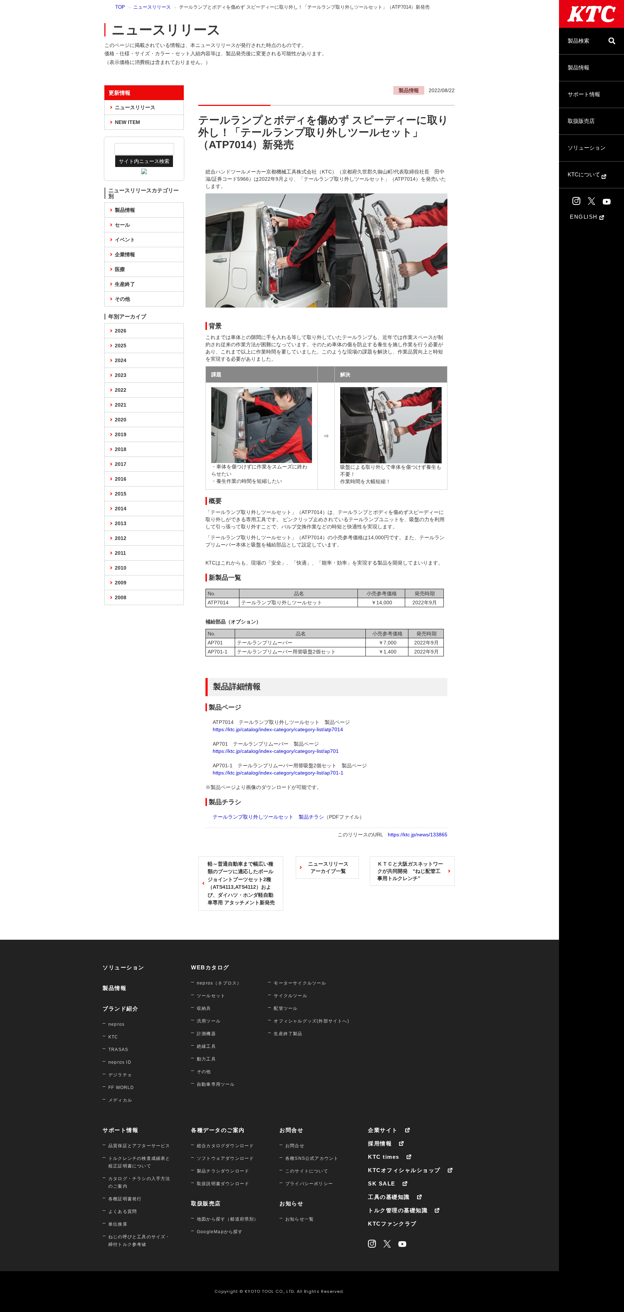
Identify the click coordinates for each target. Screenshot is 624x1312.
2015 (120, 494)
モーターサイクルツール (300, 983)
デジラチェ (120, 1074)
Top (120, 7)
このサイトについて (306, 1171)
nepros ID (119, 1062)
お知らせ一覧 (299, 1219)
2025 (120, 345)
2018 (120, 449)
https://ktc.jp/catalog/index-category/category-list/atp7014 (278, 729)
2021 (120, 405)
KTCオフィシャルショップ (404, 1170)
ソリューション (587, 148)
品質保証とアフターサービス (139, 1145)
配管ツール (286, 1008)
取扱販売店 (581, 121)
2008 (120, 597)
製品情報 (578, 67)
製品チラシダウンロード (223, 1171)
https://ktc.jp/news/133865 (417, 834)
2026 (120, 331)
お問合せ (291, 1130)
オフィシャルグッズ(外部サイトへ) (311, 1021)
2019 (120, 434)
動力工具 (206, 1059)
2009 (120, 583)
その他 (122, 299)
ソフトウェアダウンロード (225, 1158)
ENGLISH (584, 217)
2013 (120, 523)
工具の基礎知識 (389, 1197)
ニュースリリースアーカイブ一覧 (328, 867)
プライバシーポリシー (309, 1183)
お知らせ (291, 1203)
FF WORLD (121, 1087)
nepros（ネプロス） (219, 983)
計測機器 (206, 1033)
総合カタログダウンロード (225, 1145)
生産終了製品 (288, 1033)
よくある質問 (122, 1211)
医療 (120, 269)
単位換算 (117, 1224)
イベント (125, 240)
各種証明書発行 (125, 1198)
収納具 (204, 1008)
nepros (116, 1024)
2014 (120, 508)
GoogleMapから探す (220, 1231)
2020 (120, 420)
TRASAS (118, 1049)
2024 (120, 360)
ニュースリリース (152, 7)
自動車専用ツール (216, 1084)
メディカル (120, 1100)
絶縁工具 (206, 1046)
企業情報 (125, 254)
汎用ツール (209, 1021)
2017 (120, 464)
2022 (120, 390)
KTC (113, 1036)
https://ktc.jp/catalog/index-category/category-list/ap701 (276, 751)
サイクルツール (290, 995)
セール (122, 225)
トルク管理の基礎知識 (398, 1210)
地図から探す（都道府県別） (228, 1219)
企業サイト (383, 1130)
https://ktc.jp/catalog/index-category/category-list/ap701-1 (278, 773)
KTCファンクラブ (392, 1224)
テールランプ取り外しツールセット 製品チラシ (268, 817)
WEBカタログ (210, 967)
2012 (120, 538)
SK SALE (381, 1183)
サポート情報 (584, 94)
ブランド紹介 (120, 1009)
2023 (120, 375)
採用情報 (380, 1143)
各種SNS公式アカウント (311, 1158)
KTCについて (585, 174)
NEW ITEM (127, 122)
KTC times (383, 1157)
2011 (120, 553)
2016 (120, 479)
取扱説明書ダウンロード (223, 1183)
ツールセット (211, 995)
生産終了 (125, 284)
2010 (120, 568)
